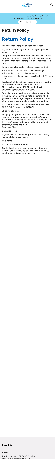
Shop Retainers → (27, 22)
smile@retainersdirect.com (21, 89)
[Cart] (51, 5)
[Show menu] (3, 5)
